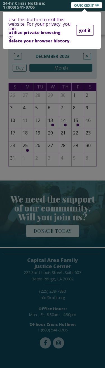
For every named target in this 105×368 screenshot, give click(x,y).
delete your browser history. (39, 41)
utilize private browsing (34, 33)
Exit (90, 5)
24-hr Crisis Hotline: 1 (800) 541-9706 (24, 5)
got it (85, 30)
